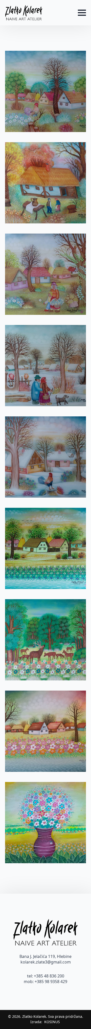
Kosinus (52, 1021)
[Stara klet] (45, 182)
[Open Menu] (82, 13)
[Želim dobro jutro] (45, 91)
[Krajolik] (45, 548)
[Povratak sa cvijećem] (45, 274)
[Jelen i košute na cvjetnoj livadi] (45, 639)
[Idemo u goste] (45, 365)
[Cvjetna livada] (45, 731)
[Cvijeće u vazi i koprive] (45, 822)
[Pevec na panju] (45, 457)
